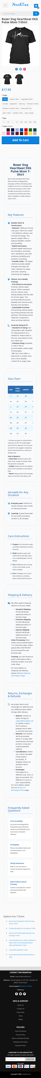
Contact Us (20, 1009)
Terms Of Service (20, 1031)
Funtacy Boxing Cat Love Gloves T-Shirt (22, 928)
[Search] (36, 13)
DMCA (20, 1019)
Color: (8, 126)
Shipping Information (20, 1042)
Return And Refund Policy (20, 1038)
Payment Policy (20, 1045)
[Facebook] (16, 69)
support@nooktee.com (24, 721)
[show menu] (5, 5)
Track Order (20, 1012)
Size (4, 118)
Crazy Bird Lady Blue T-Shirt (18, 950)
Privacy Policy (20, 1035)
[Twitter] (20, 69)
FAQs (20, 1016)
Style (5, 95)
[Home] (20, 4)
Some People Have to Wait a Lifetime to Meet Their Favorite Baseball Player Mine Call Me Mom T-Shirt (22, 942)
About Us (20, 1005)
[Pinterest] (24, 69)
